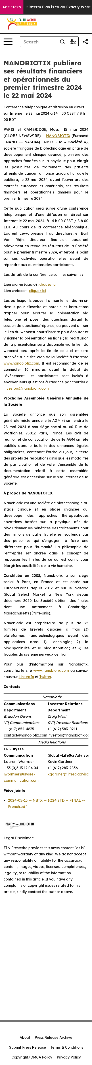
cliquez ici (47, 284)
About (25, 1037)
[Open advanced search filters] (73, 42)
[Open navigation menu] (8, 41)
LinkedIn (26, 676)
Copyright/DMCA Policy (31, 1057)
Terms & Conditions (66, 1047)
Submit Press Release (27, 1047)
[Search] (62, 42)
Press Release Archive (53, 1037)
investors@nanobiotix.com (26, 388)
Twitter (45, 676)
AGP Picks (12, 7)
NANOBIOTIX (58, 135)
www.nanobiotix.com (21, 363)
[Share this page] (85, 41)
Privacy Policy (69, 1057)
